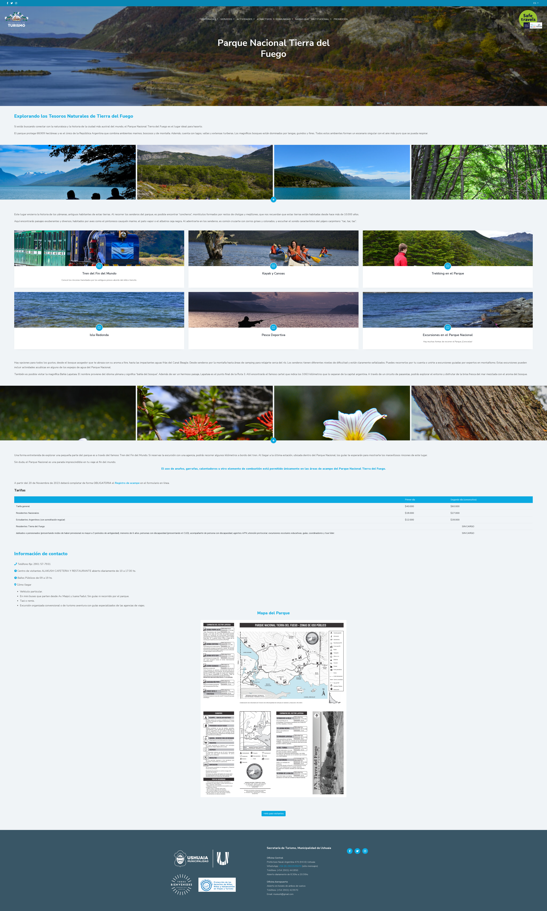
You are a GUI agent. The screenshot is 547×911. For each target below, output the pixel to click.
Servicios (227, 19)
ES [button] (535, 3)
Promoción (341, 19)
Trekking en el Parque (448, 273)
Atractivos (264, 19)
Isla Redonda (99, 335)
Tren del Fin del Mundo (99, 273)
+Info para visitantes (273, 813)
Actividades (245, 19)
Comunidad (283, 19)
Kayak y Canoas (273, 273)
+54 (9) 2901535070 (290, 866)
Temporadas (208, 19)
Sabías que (302, 19)
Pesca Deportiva (273, 335)
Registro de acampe (127, 483)
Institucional (320, 19)
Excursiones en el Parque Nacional (448, 335)
